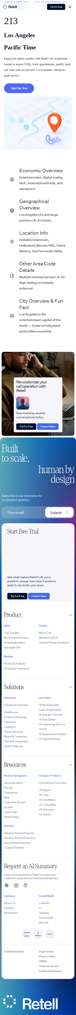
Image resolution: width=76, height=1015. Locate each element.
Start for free (19, 88)
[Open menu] (70, 7)
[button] (38, 615)
